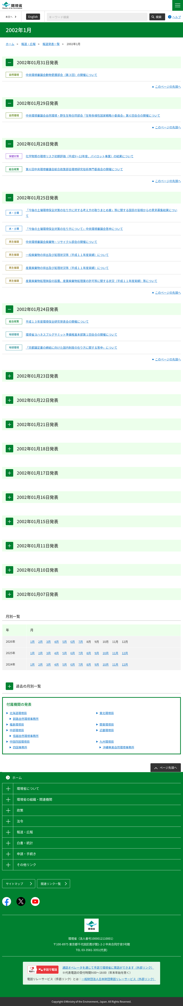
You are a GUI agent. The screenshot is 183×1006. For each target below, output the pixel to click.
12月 (125, 653)
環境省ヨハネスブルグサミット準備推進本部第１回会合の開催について (71, 334)
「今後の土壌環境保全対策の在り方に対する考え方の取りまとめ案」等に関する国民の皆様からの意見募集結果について (101, 213)
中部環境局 (17, 730)
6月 (72, 641)
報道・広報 (28, 44)
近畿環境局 (107, 730)
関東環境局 (107, 724)
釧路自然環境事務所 (26, 719)
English (33, 16)
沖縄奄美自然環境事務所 (118, 747)
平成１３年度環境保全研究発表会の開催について (57, 321)
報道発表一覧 (51, 44)
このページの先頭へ (168, 86)
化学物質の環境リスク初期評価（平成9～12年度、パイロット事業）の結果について (79, 156)
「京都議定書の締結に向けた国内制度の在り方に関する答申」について (71, 347)
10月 (106, 653)
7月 (80, 641)
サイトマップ (14, 883)
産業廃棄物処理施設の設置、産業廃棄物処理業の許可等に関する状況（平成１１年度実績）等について (91, 281)
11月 (115, 653)
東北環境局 (107, 713)
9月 (97, 653)
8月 (88, 653)
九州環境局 (107, 741)
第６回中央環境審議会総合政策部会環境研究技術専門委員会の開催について (74, 169)
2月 (40, 641)
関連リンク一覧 (51, 883)
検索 (159, 17)
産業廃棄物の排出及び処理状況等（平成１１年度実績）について (67, 268)
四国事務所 (20, 747)
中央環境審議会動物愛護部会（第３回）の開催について (61, 75)
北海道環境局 (18, 713)
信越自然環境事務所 (26, 736)
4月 (56, 641)
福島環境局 (17, 724)
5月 (64, 641)
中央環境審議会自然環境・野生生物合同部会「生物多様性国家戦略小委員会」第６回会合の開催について (93, 115)
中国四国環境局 (20, 741)
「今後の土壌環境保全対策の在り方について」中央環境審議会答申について (74, 229)
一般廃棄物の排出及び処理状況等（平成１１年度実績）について (67, 255)
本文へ (9, 16)
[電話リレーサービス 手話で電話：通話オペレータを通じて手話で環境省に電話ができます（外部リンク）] (43, 969)
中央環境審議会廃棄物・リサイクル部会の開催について (61, 242)
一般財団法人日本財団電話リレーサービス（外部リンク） (118, 979)
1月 (32, 641)
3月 (48, 641)
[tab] (9, 686)
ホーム (10, 44)
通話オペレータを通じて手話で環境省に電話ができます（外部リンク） (108, 967)
